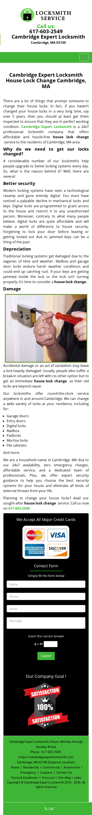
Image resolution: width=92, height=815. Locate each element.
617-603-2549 (46, 31)
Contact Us (64, 772)
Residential (31, 767)
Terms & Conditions (24, 777)
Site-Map (64, 777)
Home (15, 767)
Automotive (72, 767)
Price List (48, 777)
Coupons (46, 772)
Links (77, 777)
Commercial (51, 767)
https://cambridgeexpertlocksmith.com (46, 757)
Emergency (28, 772)
